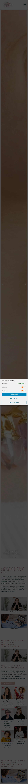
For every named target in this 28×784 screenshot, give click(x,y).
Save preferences (14, 402)
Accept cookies (14, 394)
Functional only (14, 398)
